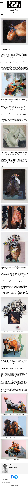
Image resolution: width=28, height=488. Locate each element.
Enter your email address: (5, 479)
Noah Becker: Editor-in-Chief (14, 485)
